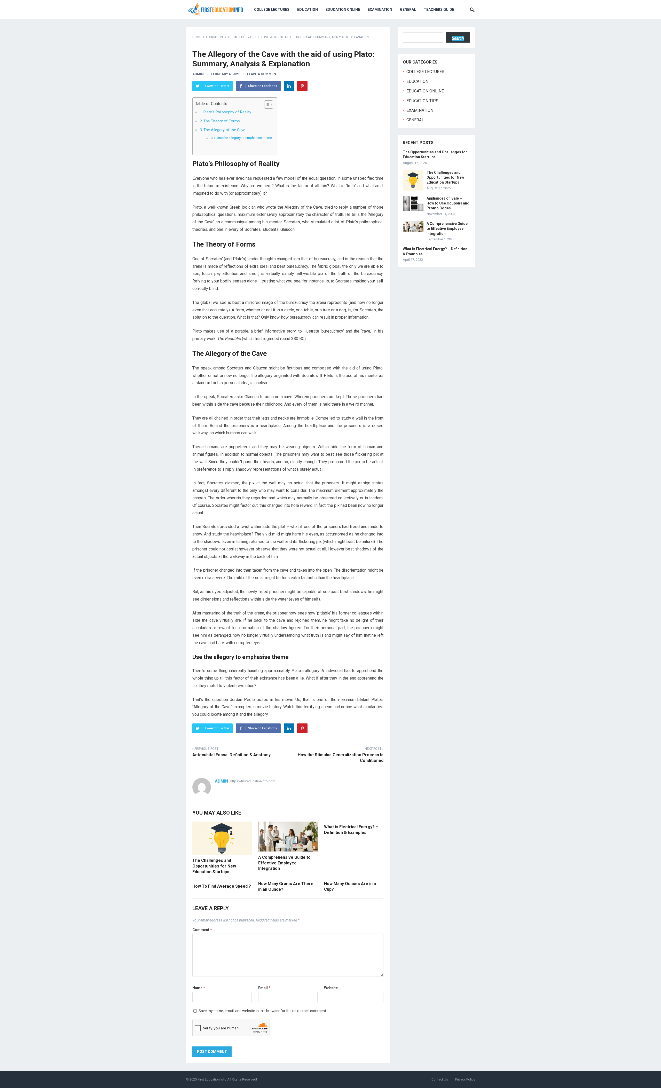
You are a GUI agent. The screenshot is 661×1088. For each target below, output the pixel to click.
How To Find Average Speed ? (221, 886)
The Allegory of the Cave (224, 130)
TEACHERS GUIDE (439, 9)
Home (196, 37)
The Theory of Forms (221, 121)
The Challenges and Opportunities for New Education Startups (214, 866)
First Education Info (212, 1079)
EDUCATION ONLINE (343, 9)
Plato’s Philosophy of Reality (227, 112)
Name (198, 988)
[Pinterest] (302, 86)
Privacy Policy (465, 1079)
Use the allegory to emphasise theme (244, 138)
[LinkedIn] (289, 86)
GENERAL (408, 9)
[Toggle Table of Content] (266, 104)
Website (331, 988)
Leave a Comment (262, 74)
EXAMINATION (380, 9)
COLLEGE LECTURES (271, 9)
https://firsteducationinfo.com (252, 781)
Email (264, 988)
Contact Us (439, 1079)
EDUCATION (307, 9)
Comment (202, 930)
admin (198, 74)
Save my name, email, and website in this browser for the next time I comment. (263, 1011)
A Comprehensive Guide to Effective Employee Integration (284, 863)
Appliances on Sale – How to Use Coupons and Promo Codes (448, 203)
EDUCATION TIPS (422, 100)
